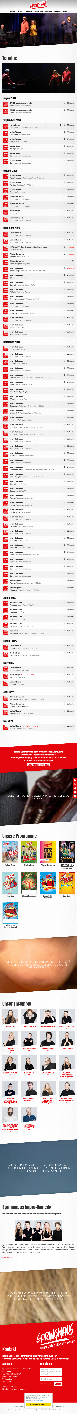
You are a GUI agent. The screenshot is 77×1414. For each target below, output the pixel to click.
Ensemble (20, 11)
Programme (28, 11)
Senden (58, 1383)
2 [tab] (6, 44)
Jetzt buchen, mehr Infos (38, 764)
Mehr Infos (39, 1400)
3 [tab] (9, 44)
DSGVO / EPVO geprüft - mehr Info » (57, 1410)
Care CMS (40, 1410)
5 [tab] (14, 44)
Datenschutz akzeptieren (38, 1405)
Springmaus (57, 11)
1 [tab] (4, 44)
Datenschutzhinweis (45, 1383)
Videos (65, 11)
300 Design (22, 1410)
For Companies (38, 11)
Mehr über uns (7, 1257)
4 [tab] (11, 44)
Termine (12, 11)
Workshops (48, 11)
